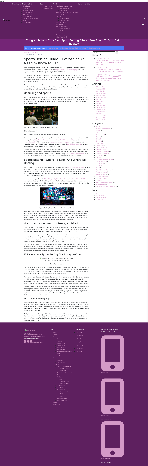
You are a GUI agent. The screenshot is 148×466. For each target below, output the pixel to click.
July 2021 (99, 114)
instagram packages (102, 153)
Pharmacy (26, 8)
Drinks (62, 31)
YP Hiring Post (61, 22)
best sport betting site (38, 48)
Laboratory (63, 10)
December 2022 (101, 91)
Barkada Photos (65, 29)
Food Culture (100, 143)
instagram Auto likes (102, 149)
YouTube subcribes (102, 176)
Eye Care (99, 141)
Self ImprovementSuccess (104, 159)
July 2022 (99, 99)
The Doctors (27, 22)
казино (98, 180)
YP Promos (59, 24)
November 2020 (101, 116)
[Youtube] (30, 341)
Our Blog (98, 157)
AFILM (98, 126)
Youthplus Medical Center (64, 6)
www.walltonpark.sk (30, 142)
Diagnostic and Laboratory (31, 18)
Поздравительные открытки (105, 186)
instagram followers (102, 151)
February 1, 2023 (103, 74)
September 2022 (101, 97)
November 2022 (101, 93)
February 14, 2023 (103, 58)
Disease (98, 137)
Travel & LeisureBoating (103, 170)
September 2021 (101, 112)
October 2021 (100, 109)
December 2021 (101, 105)
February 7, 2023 (103, 67)
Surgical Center (28, 10)
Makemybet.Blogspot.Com (75, 167)
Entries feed (100, 195)
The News (56, 4)
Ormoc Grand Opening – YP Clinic (67, 12)
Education (99, 139)
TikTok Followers (101, 162)
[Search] (117, 52)
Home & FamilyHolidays (103, 147)
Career (80, 4)
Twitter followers (101, 172)
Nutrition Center (28, 14)
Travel (98, 168)
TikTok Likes (100, 164)
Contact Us (86, 4)
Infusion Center (28, 12)
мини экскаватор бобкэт (104, 182)
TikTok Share (100, 166)
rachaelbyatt (29, 54)
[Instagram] (28, 341)
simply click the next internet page (66, 70)
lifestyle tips (100, 155)
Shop (24, 20)
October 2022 (100, 95)
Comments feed (101, 197)
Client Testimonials (62, 37)
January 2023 (100, 89)
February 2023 (100, 87)
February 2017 (100, 120)
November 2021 (101, 107)
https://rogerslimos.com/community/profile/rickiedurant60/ (53, 140)
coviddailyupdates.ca (74, 144)
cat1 (97, 133)
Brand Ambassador (62, 35)
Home (14, 4)
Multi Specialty (27, 16)
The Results (60, 14)
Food (61, 33)
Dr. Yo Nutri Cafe (61, 27)
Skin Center (26, 6)
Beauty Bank (48, 6)
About (17, 4)
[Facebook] (25, 341)
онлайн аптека (101, 184)
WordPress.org (100, 199)
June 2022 (99, 101)
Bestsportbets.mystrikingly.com (60, 142)
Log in (98, 193)
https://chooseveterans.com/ (75, 154)
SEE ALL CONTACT (106, 463)
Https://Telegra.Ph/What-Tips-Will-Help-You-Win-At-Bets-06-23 (64, 179)
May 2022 (99, 103)
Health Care (100, 145)
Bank (41, 4)
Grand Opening (64, 8)
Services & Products (25, 4)
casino (98, 131)
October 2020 (100, 118)
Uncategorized (100, 174)
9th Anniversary (65, 18)
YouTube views (101, 178)
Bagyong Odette (65, 20)
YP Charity (59, 16)
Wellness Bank (48, 8)
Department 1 (100, 135)
